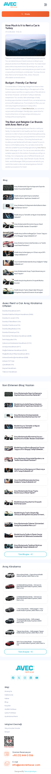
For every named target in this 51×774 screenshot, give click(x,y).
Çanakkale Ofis (8, 365)
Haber (6, 698)
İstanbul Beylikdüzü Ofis (11, 329)
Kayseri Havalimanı (9, 368)
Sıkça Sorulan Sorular (12, 728)
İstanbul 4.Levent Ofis (10, 318)
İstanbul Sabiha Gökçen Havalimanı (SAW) (17, 314)
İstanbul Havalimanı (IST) (11, 311)
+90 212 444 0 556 (22, 755)
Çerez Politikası (10, 713)
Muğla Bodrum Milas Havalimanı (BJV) (15, 354)
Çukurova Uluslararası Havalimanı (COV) (17, 343)
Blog (6, 702)
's (8, 150)
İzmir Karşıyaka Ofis (9, 339)
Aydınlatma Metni (11, 716)
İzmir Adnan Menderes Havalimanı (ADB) (16, 336)
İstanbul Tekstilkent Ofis (11, 321)
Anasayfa (8, 691)
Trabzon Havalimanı (9, 372)
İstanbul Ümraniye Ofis (10, 332)
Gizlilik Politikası (10, 709)
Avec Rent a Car (28, 108)
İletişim (7, 732)
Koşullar (7, 706)
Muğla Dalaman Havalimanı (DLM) (14, 350)
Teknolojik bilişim (30, 771)
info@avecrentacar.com (26, 764)
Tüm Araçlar (24, 651)
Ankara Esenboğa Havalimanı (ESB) (15, 357)
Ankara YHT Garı (8, 361)
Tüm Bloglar (24, 554)
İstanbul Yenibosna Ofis (11, 325)
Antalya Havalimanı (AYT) (11, 347)
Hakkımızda (8, 695)
